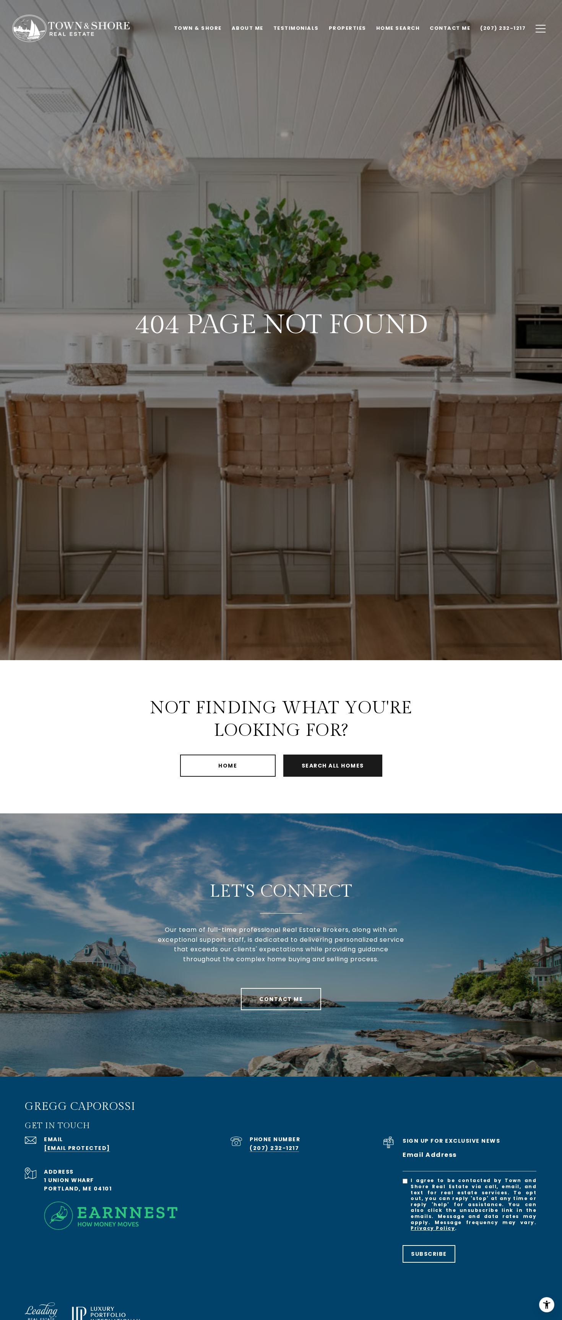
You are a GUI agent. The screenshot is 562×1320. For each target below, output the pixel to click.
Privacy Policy (433, 1228)
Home (227, 765)
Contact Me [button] (281, 999)
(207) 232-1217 (274, 1148)
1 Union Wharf (69, 1180)
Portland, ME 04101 (78, 1188)
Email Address (430, 1154)
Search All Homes (333, 765)
